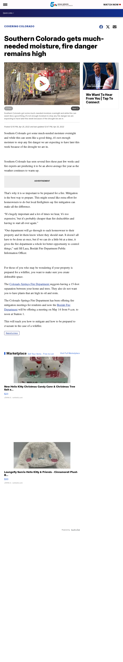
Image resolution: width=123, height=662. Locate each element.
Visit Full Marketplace (70, 353)
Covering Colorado (19, 26)
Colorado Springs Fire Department (29, 284)
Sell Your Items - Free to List (41, 354)
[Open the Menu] (5, 4)
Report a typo (12, 333)
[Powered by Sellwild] (75, 530)
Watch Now (111, 4)
